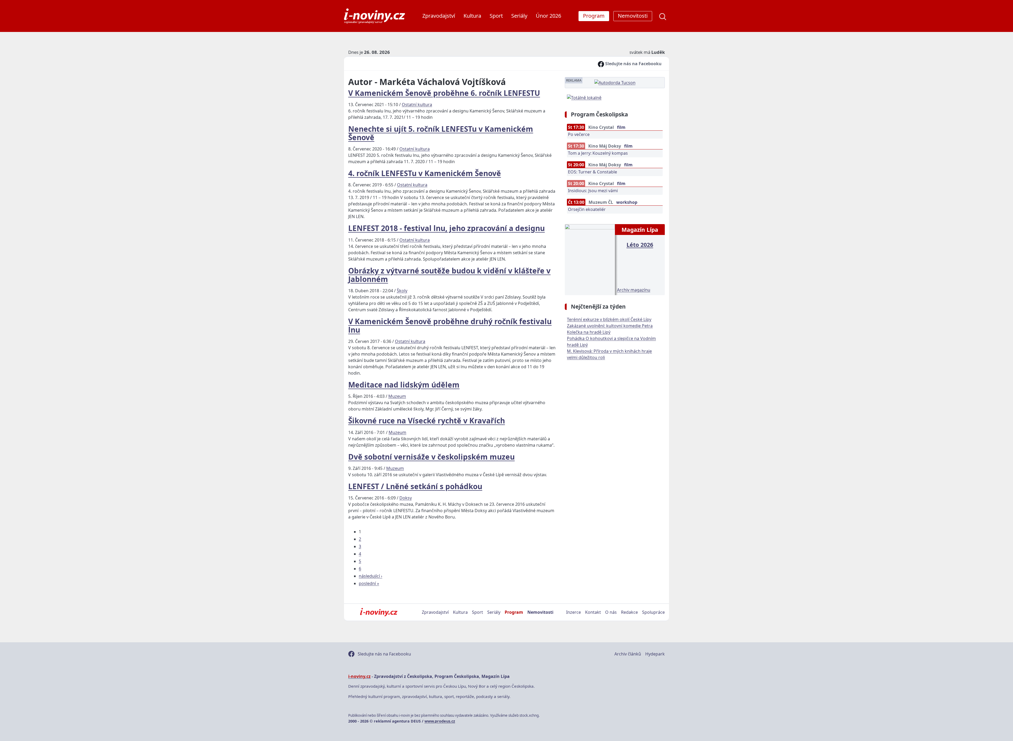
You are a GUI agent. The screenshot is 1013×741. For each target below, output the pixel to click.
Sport (496, 15)
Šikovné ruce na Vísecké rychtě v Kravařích (426, 421)
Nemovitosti (540, 612)
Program (514, 612)
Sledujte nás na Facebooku (633, 64)
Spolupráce (653, 612)
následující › (370, 576)
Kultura (472, 15)
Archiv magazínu (633, 290)
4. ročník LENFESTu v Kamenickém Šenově (424, 173)
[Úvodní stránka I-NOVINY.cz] (378, 612)
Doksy (405, 498)
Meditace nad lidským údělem (404, 385)
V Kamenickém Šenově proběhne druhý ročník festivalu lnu (450, 325)
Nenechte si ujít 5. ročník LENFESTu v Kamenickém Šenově (440, 133)
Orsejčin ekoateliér (587, 209)
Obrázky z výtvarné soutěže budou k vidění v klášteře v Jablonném (449, 275)
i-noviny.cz (359, 676)
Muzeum (397, 396)
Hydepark (655, 654)
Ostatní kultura (417, 104)
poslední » (369, 583)
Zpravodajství (438, 15)
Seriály (519, 15)
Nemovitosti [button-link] (633, 15)
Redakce (629, 612)
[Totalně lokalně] (584, 97)
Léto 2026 (640, 244)
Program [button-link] (594, 15)
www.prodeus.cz (439, 721)
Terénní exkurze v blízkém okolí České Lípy (609, 319)
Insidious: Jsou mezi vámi (593, 190)
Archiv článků (627, 654)
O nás (611, 612)
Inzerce (573, 612)
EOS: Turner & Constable (592, 172)
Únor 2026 (548, 15)
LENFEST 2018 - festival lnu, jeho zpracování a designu (446, 228)
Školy (402, 291)
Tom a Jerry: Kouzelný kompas (598, 153)
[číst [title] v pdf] (590, 259)
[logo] (374, 16)
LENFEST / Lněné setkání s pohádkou (415, 486)
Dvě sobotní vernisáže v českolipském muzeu (431, 457)
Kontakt (593, 612)
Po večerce (579, 134)
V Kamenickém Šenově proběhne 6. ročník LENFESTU (444, 93)
